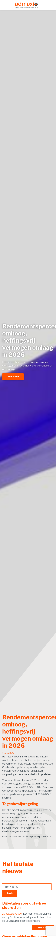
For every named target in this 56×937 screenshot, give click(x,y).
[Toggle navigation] (52, 5)
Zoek (10, 893)
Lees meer (13, 376)
